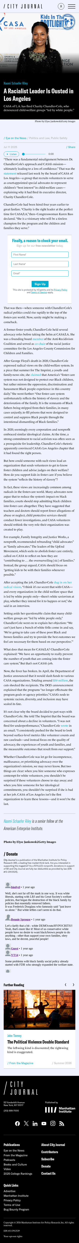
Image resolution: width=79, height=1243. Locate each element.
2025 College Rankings (18, 1173)
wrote (64, 725)
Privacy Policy (60, 289)
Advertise (9, 1191)
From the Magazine (21, 1063)
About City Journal (53, 1144)
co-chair (40, 343)
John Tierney (14, 1035)
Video (7, 1169)
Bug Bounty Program (16, 1209)
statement (10, 173)
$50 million (60, 680)
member (38, 339)
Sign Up (40, 284)
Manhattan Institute (16, 1195)
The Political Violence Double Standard (38, 1041)
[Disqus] (39, 927)
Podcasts (9, 1160)
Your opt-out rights (13, 1236)
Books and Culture (15, 1164)
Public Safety (59, 138)
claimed (36, 375)
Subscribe (47, 1159)
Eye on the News (14, 1150)
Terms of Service (39, 292)
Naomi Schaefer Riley (16, 83)
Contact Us (48, 1173)
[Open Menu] (71, 6)
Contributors (49, 1152)
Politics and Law (39, 138)
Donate (12, 854)
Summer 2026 (63, 1063)
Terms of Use (12, 1205)
